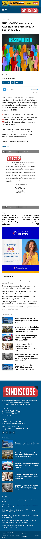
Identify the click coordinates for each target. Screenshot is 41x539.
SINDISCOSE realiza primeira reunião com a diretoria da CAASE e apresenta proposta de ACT (30, 219)
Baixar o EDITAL (7, 146)
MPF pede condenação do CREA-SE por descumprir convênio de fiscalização (24, 367)
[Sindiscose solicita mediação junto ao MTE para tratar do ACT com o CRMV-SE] (7, 337)
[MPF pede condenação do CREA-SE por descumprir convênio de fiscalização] (7, 367)
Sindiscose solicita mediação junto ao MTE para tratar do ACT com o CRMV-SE (26, 338)
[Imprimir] (17, 82)
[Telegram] (21, 82)
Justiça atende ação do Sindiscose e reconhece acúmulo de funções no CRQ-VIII (26, 347)
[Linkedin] (10, 432)
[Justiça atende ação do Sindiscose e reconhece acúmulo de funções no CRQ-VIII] (7, 346)
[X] (8, 82)
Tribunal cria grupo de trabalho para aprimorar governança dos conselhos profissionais (27, 329)
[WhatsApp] (12, 82)
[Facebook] (4, 82)
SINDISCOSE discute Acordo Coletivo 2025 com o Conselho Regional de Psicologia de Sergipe (10, 219)
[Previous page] (3, 152)
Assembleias (9, 18)
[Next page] (6, 152)
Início (3, 18)
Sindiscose (10, 75)
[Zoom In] (20, 152)
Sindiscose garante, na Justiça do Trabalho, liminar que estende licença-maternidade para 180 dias (27, 487)
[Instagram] (6, 432)
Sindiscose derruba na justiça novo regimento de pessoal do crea (26, 321)
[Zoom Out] (17, 152)
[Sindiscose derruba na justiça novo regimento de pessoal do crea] (7, 320)
